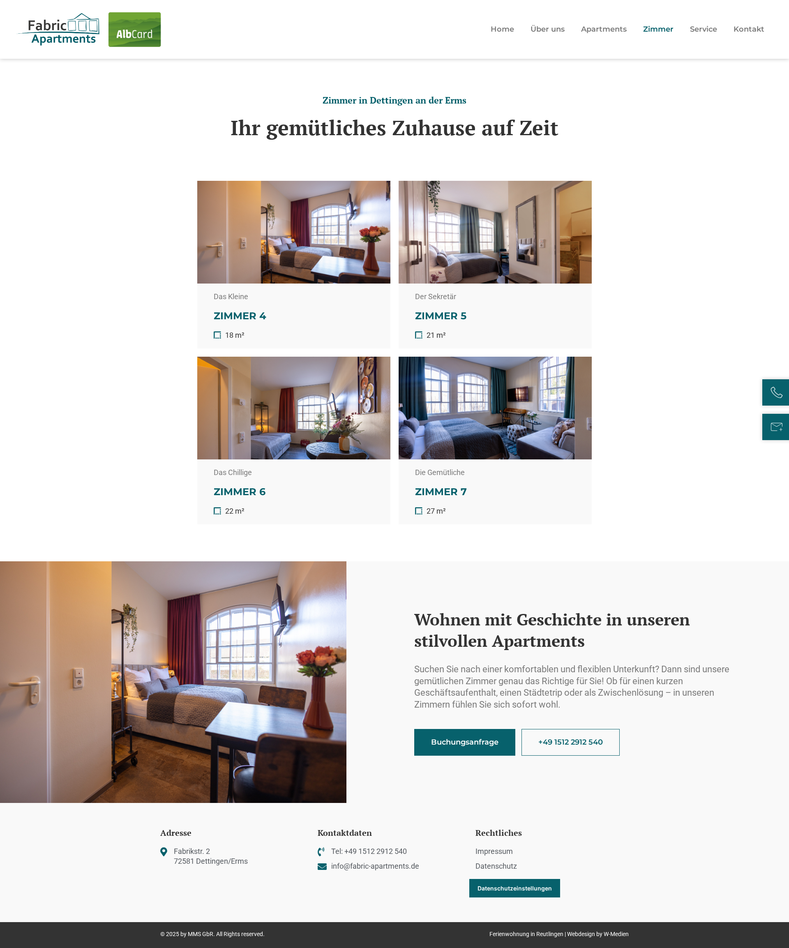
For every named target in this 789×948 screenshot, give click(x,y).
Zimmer (658, 29)
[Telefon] (777, 392)
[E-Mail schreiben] (777, 427)
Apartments (604, 29)
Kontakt (749, 29)
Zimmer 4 (240, 316)
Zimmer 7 (441, 492)
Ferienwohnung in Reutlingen (526, 934)
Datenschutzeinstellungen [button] (515, 888)
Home (502, 29)
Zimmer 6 (239, 492)
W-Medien (616, 934)
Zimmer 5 (440, 316)
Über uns (548, 29)
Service (703, 29)
